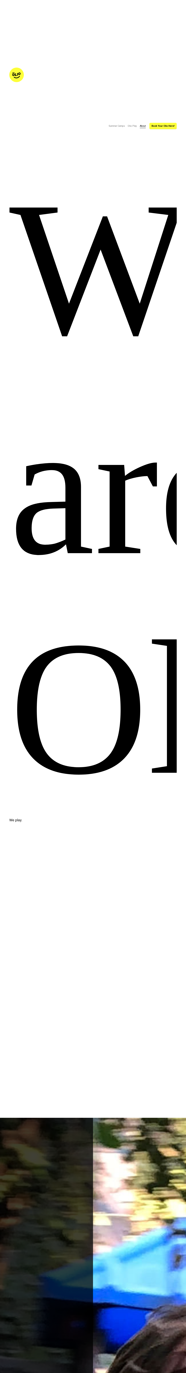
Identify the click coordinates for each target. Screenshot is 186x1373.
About (143, 126)
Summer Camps (117, 126)
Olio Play (132, 126)
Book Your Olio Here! (163, 126)
